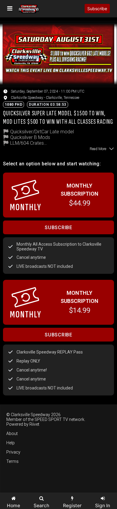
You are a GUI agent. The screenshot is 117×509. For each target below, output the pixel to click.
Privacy (13, 452)
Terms (12, 461)
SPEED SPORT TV (51, 419)
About (12, 433)
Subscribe (97, 8)
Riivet (34, 424)
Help (10, 442)
